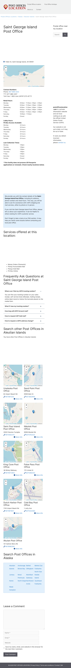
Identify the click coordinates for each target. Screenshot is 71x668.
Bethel (28, 565)
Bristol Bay (21, 569)
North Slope (22, 581)
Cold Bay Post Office (31, 503)
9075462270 (9, 435)
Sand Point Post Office (32, 389)
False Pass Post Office (32, 465)
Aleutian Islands (29, 16)
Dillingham (29, 569)
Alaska (20, 16)
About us (30, 9)
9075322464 (30, 511)
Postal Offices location (34, 4)
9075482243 (30, 473)
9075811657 (9, 511)
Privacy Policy (35, 665)
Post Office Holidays (51, 4)
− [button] (5, 70)
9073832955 (30, 397)
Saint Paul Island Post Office (11, 427)
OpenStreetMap (35, 86)
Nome (11, 581)
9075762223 (30, 435)
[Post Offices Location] (14, 7)
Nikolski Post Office (30, 427)
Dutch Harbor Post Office (12, 503)
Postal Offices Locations (9, 16)
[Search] (65, 35)
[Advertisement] (24, 48)
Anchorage (21, 565)
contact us (61, 142)
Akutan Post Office (12, 540)
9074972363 (10, 473)
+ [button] (5, 67)
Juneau (11, 575)
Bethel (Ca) (38, 565)
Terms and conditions (47, 665)
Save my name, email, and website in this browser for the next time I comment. (24, 648)
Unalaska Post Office (10, 389)
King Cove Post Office (11, 465)
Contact (38, 9)
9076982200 (10, 546)
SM (62, 665)
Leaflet (29, 86)
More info (19, 399)
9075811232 (9, 397)
